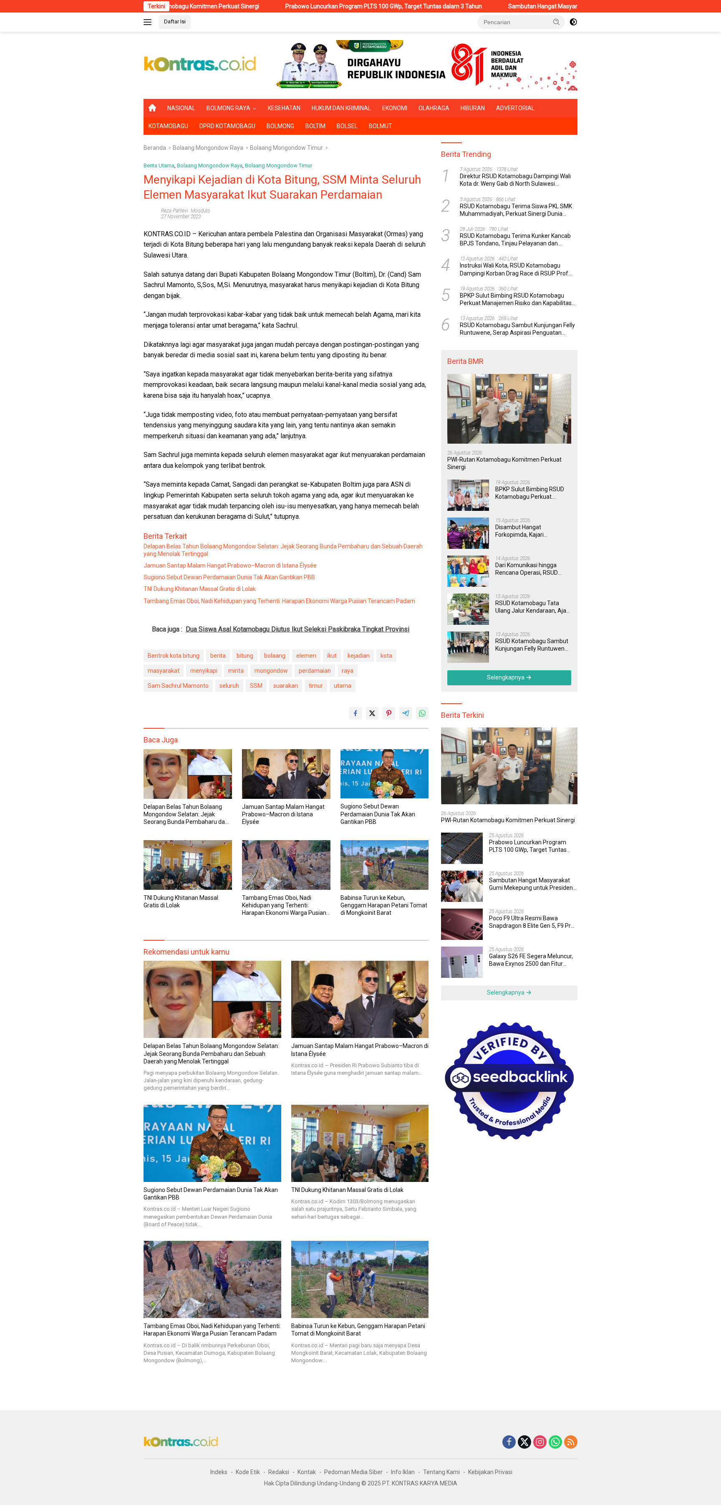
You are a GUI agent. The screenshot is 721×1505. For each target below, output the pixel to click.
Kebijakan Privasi (490, 1472)
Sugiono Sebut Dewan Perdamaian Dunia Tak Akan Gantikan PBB (229, 577)
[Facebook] (509, 1442)
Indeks (218, 1472)
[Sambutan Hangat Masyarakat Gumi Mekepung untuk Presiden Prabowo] (462, 886)
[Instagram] (540, 1442)
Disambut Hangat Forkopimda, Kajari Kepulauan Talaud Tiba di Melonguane (528, 531)
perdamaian (315, 670)
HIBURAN (473, 108)
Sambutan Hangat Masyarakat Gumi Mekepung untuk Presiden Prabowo (538, 6)
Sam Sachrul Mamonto (178, 685)
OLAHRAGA (433, 108)
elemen (306, 655)
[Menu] (149, 22)
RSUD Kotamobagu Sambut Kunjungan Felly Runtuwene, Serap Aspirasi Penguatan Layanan (517, 329)
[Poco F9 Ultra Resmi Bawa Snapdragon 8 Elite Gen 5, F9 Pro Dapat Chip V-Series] (462, 924)
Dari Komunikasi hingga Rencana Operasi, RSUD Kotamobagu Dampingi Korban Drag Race (526, 569)
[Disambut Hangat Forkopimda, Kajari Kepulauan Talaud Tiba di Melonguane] (468, 533)
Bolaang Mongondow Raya (209, 165)
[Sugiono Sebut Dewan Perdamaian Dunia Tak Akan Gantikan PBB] (384, 774)
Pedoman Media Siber (353, 1472)
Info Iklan (403, 1472)
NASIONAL (181, 108)
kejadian (359, 655)
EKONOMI (394, 108)
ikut (332, 655)
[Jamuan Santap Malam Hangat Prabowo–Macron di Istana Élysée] (286, 774)
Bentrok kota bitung (173, 655)
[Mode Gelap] (573, 22)
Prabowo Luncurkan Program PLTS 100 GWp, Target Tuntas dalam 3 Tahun (318, 6)
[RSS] (570, 1442)
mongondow (271, 670)
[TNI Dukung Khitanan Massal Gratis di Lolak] (188, 865)
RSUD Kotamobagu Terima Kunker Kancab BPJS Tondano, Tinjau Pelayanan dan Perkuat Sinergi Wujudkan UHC (515, 239)
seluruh (229, 685)
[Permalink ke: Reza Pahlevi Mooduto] (150, 213)
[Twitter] (524, 1442)
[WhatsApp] (555, 1442)
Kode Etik (248, 1472)
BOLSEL (347, 126)
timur (316, 685)
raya (347, 670)
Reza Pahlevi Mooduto (185, 211)
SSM (256, 685)
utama (342, 685)
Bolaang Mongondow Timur (278, 165)
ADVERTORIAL (515, 108)
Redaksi (278, 1472)
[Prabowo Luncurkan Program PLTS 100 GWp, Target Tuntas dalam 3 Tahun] (462, 848)
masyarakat (163, 670)
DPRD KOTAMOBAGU (227, 126)
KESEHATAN (284, 108)
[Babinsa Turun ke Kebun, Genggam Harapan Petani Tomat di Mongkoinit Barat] (384, 865)
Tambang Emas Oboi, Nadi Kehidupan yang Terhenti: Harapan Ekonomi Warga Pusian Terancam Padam (279, 601)
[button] (556, 21)
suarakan (285, 685)
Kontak (306, 1472)
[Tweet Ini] (372, 713)
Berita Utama (159, 165)
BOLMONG (280, 126)
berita (218, 655)
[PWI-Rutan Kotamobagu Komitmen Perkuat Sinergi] (509, 409)
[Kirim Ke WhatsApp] (422, 713)
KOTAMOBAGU (168, 126)
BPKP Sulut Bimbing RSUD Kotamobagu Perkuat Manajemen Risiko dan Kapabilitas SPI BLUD (516, 299)
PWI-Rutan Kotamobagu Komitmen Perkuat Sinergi (504, 463)
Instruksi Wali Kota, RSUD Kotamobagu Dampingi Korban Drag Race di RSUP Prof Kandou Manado (514, 269)
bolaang (274, 655)
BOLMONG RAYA (228, 108)
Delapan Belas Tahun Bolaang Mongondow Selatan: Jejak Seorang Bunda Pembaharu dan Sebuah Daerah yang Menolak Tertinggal (283, 550)
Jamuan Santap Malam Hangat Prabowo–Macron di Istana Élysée (230, 565)
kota (386, 655)
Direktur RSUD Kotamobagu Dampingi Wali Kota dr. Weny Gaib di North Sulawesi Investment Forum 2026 (515, 180)
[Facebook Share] (355, 713)
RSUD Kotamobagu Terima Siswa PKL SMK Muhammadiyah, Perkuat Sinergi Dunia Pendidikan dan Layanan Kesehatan (516, 210)
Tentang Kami (441, 1472)
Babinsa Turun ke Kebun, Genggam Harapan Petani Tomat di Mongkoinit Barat (383, 905)
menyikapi (203, 670)
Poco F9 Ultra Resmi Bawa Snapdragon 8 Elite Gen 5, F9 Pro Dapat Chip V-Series (531, 922)
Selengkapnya (506, 677)
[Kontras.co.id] (200, 64)
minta (236, 670)
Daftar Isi (175, 21)
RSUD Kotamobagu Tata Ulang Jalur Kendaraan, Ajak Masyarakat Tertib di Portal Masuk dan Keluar (532, 607)
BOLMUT (380, 126)
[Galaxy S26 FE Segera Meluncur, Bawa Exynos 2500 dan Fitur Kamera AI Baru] (462, 962)
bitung (245, 655)
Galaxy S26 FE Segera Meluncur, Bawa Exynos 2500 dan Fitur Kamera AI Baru (531, 960)
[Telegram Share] (405, 713)
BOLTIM (315, 126)
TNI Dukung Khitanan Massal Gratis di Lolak (200, 589)
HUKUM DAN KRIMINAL (341, 108)
